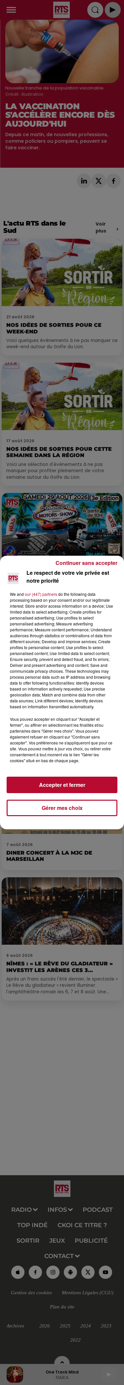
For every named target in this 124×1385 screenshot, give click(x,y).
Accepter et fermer (62, 785)
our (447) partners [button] (41, 594)
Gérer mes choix (62, 808)
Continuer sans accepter (86, 563)
